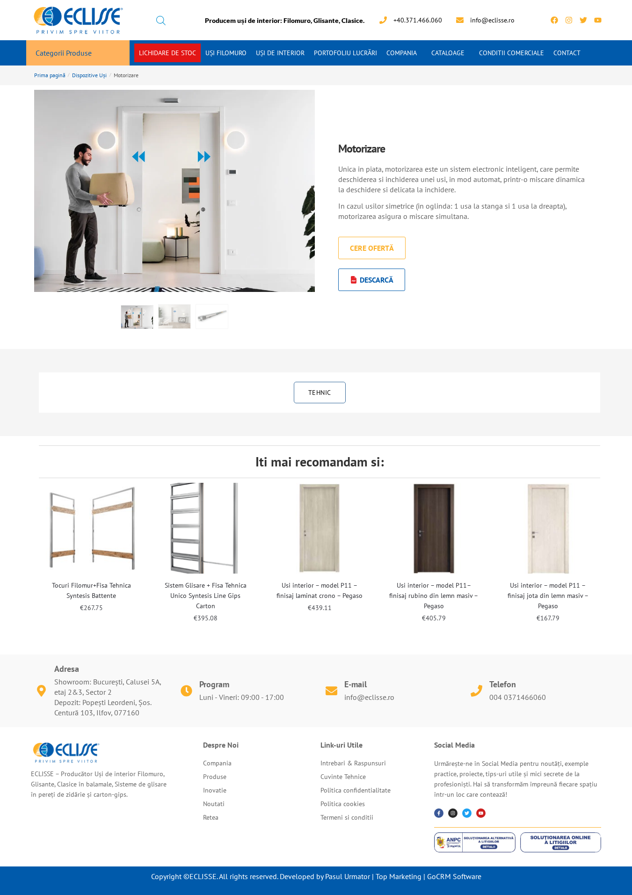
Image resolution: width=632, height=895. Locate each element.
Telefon (502, 684)
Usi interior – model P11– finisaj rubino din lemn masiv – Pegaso (433, 595)
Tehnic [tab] (319, 392)
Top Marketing (398, 876)
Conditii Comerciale (511, 53)
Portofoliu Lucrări (345, 53)
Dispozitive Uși (89, 75)
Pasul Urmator (347, 876)
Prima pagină (49, 75)
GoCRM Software (454, 876)
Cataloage (448, 53)
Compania (401, 53)
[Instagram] (569, 20)
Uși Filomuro (226, 53)
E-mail (355, 684)
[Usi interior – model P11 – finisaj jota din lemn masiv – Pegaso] (547, 528)
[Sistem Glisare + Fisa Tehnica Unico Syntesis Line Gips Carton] (205, 528)
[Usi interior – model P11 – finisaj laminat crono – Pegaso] (319, 528)
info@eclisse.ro (369, 697)
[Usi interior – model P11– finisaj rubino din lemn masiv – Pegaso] (433, 528)
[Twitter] (583, 20)
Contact (567, 53)
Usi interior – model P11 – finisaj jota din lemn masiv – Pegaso (548, 595)
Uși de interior (280, 53)
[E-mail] (331, 691)
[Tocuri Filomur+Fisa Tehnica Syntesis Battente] (91, 528)
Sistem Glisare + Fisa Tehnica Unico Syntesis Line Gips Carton (206, 595)
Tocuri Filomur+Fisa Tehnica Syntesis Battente (91, 590)
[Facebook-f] (438, 813)
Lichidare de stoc (167, 53)
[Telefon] (476, 691)
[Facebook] (554, 20)
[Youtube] (598, 20)
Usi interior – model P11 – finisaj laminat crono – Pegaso (319, 590)
